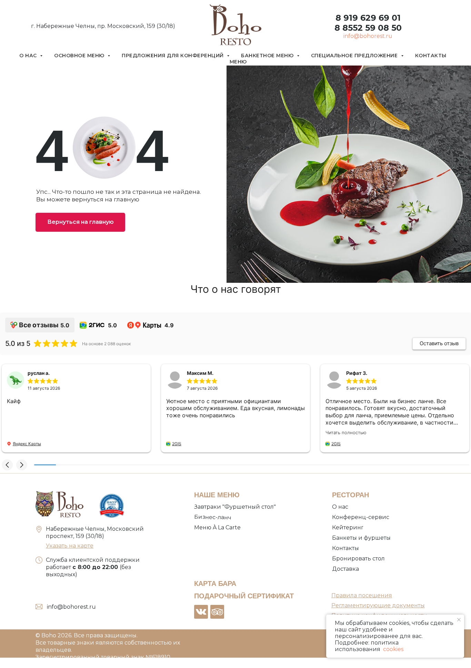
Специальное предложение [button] (355, 55)
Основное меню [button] (80, 55)
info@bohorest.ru (367, 36)
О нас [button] (28, 55)
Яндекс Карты (27, 443)
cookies (392, 649)
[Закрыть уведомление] (458, 619)
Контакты (431, 55)
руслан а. (39, 373)
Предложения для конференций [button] (173, 55)
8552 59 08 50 (371, 28)
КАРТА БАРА (215, 583)
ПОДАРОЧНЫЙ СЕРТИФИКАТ (244, 596)
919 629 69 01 (371, 18)
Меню (238, 62)
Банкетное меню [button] (268, 55)
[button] (7, 464)
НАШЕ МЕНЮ (217, 495)
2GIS (176, 443)
